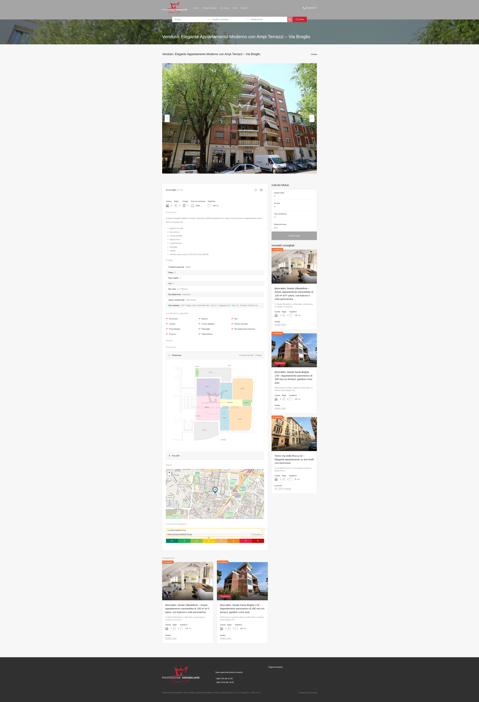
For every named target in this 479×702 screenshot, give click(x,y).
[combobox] (191, 19)
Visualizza (188, 593)
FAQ (235, 8)
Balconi (205, 319)
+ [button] (169, 472)
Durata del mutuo (280, 224)
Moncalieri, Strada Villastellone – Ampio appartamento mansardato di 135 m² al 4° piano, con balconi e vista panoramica (187, 608)
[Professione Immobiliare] (174, 13)
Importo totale (279, 193)
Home (196, 8)
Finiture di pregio (241, 324)
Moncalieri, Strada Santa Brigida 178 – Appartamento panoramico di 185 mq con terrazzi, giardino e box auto (242, 608)
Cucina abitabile (208, 324)
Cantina (172, 324)
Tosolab (314, 693)
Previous (167, 118)
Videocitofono (207, 334)
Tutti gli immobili (209, 8)
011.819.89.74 (311, 8)
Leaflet (242, 518)
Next (311, 118)
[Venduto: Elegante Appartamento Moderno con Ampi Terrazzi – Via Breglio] (215, 490)
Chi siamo (224, 8)
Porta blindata (174, 329)
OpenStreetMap (251, 518)
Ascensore (173, 319)
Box (236, 319)
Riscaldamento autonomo (244, 329)
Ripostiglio (206, 329)
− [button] (169, 476)
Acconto (277, 203)
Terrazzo (172, 334)
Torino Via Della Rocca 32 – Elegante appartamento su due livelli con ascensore (294, 459)
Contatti (243, 8)
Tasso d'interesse (280, 214)
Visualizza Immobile (294, 277)
